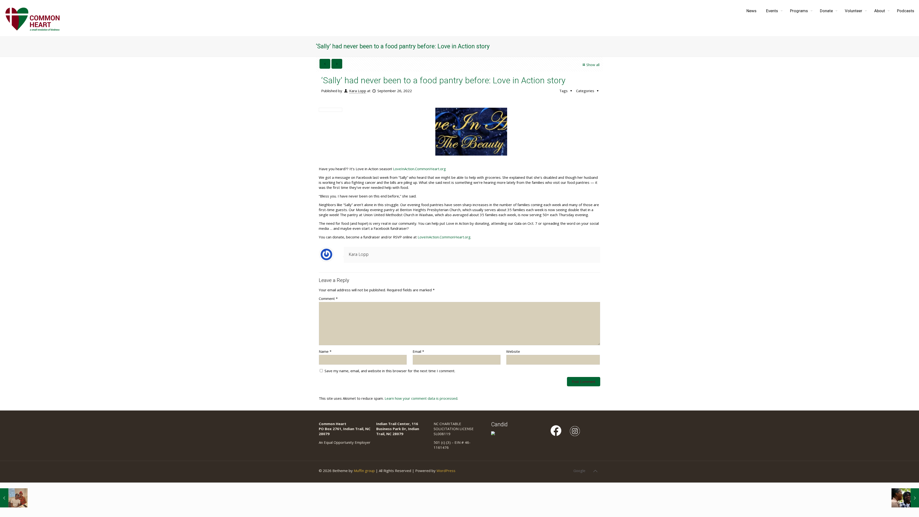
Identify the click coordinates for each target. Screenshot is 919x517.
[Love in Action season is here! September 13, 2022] (14, 497)
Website (513, 351)
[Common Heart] (32, 18)
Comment (328, 298)
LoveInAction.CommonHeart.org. (444, 237)
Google (579, 470)
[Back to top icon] (595, 471)
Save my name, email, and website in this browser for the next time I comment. (390, 370)
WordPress (446, 470)
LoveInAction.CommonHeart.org (419, 168)
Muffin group (364, 470)
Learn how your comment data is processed (421, 398)
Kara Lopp (357, 90)
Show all (593, 64)
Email (418, 351)
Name (325, 351)
